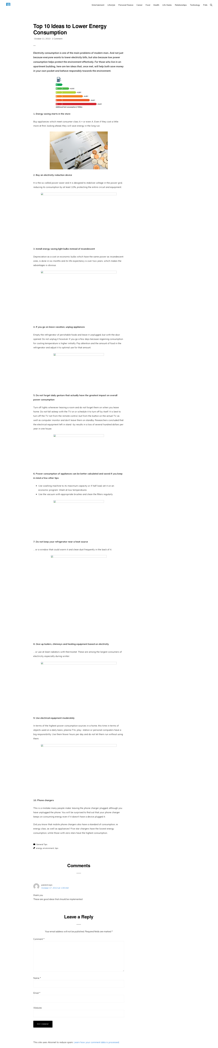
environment (48, 848)
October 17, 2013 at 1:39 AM (55, 888)
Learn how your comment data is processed (96, 1042)
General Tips (41, 844)
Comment (38, 939)
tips (56, 848)
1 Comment (57, 38)
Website (37, 1007)
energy (39, 848)
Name (37, 978)
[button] (211, 5)
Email (36, 993)
